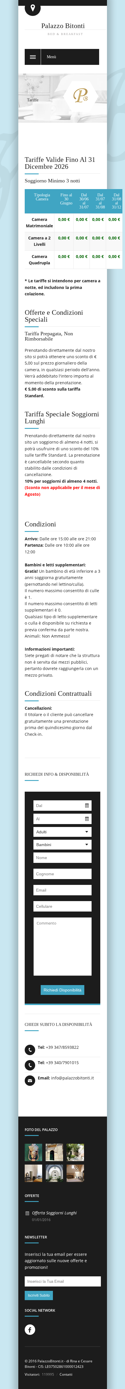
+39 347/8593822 (62, 1047)
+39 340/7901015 (62, 1062)
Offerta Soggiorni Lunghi (54, 1213)
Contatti (65, 1374)
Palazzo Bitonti (63, 26)
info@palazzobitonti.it (72, 1078)
